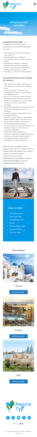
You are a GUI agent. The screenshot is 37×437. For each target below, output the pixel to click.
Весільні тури (15, 232)
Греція (18, 286)
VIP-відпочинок (16, 213)
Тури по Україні (15, 229)
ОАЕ (18, 375)
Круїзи (12, 223)
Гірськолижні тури (17, 226)
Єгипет (18, 330)
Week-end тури (15, 216)
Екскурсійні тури (16, 219)
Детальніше (18, 292)
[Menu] (35, 4)
